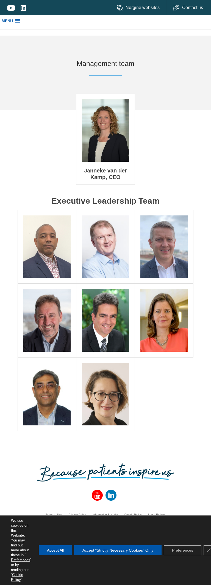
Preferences (20, 560)
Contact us (193, 7)
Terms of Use (54, 514)
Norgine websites (143, 7)
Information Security (105, 514)
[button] (7, 21)
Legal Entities (156, 514)
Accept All (55, 550)
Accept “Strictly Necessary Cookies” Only (117, 550)
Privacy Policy (77, 514)
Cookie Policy (132, 514)
